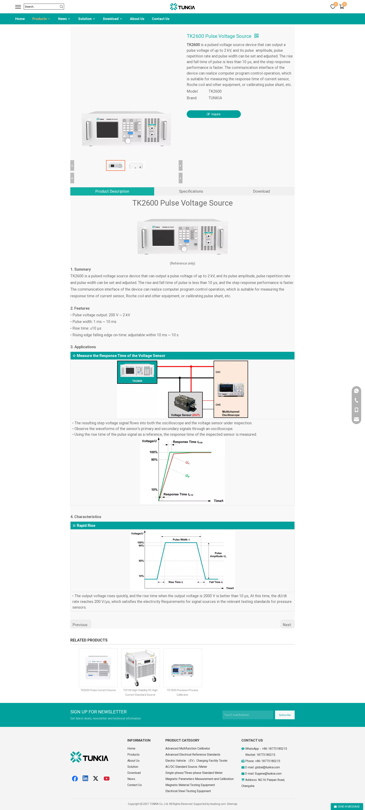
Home (20, 19)
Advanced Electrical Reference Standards (192, 754)
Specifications (191, 191)
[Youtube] (106, 778)
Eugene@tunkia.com (268, 773)
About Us (137, 19)
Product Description (112, 191)
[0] (332, 6)
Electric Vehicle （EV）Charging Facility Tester (196, 760)
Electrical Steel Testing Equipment (188, 791)
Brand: (192, 98)
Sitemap (232, 803)
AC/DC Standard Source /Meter (186, 767)
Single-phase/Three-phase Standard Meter (194, 773)
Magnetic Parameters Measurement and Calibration (199, 779)
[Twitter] (96, 778)
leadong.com (218, 803)
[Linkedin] (85, 778)
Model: (192, 91)
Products (40, 19)
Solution (85, 19)
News (62, 19)
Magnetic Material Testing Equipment (190, 785)
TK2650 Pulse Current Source (98, 690)
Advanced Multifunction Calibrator (187, 748)
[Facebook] (74, 778)
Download (111, 19)
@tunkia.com (271, 767)
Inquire (216, 114)
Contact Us (160, 19)
